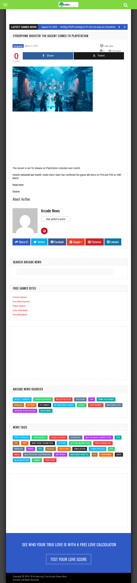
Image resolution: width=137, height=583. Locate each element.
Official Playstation (24, 410)
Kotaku (31, 405)
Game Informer (106, 399)
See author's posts (55, 219)
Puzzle (50, 448)
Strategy (76, 437)
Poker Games (19, 306)
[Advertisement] (70, 12)
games (37, 460)
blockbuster (21, 460)
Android (18, 448)
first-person (21, 437)
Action (61, 443)
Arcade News (50, 210)
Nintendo (60, 454)
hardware (106, 454)
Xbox (17, 454)
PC (94, 454)
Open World (39, 437)
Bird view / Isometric (42, 443)
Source (16, 191)
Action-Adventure (80, 443)
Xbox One (64, 448)
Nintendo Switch (79, 454)
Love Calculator (20, 310)
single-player (58, 437)
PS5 (118, 437)
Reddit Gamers (22, 399)
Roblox (18, 405)
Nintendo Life (114, 405)
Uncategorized (43, 399)
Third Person (97, 448)
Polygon (80, 399)
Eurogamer (18, 46)
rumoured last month (31, 175)
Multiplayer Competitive (98, 437)
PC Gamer (44, 405)
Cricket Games (20, 297)
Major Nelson (63, 399)
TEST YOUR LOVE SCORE (68, 559)
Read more (18, 185)
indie (118, 454)
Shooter (50, 460)
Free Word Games (21, 301)
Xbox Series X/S (103, 443)
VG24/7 (82, 405)
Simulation (79, 448)
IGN (91, 399)
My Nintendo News (64, 405)
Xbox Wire (45, 410)
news (30, 448)
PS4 (111, 448)
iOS (16, 443)
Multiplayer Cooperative (38, 454)
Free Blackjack (20, 314)
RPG (25, 443)
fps (40, 448)
